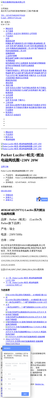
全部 (7, 38)
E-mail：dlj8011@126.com (11, 18)
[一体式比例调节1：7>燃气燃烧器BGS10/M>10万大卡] (26, 305)
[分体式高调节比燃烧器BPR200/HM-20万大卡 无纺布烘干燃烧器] (26, 315)
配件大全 (9, 137)
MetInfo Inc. (39, 384)
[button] (34, 353)
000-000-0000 (6, 191)
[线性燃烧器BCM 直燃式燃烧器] (19, 322)
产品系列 (9, 135)
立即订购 (4, 167)
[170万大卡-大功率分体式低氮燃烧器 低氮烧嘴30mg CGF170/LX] (26, 339)
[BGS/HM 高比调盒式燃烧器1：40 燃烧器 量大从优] (26, 297)
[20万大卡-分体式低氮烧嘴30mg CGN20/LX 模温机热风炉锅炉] (26, 329)
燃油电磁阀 (10, 139)
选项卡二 (9, 197)
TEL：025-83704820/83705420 (13, 15)
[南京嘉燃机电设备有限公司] (24, 2)
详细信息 (9, 195)
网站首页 (9, 29)
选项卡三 (9, 200)
